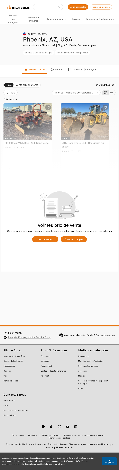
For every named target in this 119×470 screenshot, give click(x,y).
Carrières (7, 371)
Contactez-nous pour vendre (15, 410)
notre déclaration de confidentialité (34, 464)
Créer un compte (101, 7)
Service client (9, 400)
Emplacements (106, 19)
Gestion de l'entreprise (13, 361)
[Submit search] (59, 7)
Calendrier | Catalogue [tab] (84, 69)
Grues (80, 388)
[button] (10, 92)
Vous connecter (78, 7)
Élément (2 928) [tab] (37, 69)
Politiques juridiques (50, 435)
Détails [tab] (58, 69)
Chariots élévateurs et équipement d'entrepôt (93, 382)
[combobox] (76, 92)
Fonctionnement (55, 19)
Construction (83, 356)
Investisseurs (9, 366)
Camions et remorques (88, 366)
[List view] (112, 92)
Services (76, 19)
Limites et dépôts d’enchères (53, 371)
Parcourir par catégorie (13, 19)
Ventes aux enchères (33, 19)
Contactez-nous (105, 335)
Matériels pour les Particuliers (90, 361)
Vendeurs (45, 361)
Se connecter (45, 239)
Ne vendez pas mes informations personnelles (84, 435)
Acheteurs (45, 356)
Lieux (5, 405)
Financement (92, 19)
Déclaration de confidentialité (24, 435)
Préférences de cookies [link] (59, 438)
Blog (5, 376)
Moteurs (81, 376)
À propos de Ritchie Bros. (14, 356)
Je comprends (109, 461)
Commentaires (9, 415)
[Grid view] (105, 92)
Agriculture (82, 371)
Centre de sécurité (11, 381)
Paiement (45, 376)
